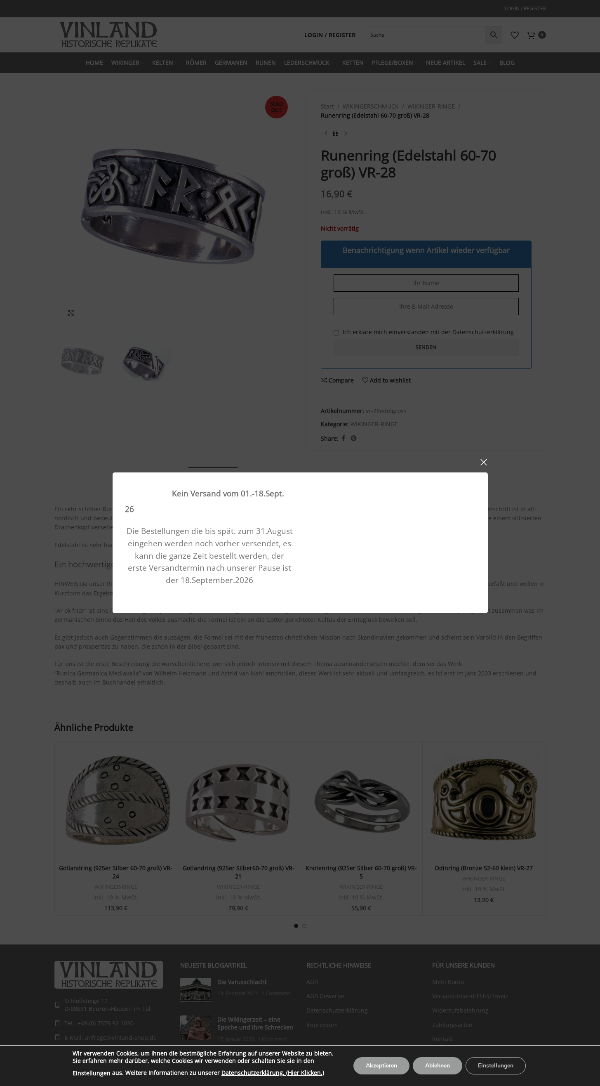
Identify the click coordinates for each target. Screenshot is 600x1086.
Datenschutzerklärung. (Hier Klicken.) (272, 1073)
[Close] (483, 462)
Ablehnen (437, 1065)
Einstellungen (92, 1073)
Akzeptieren (381, 1065)
